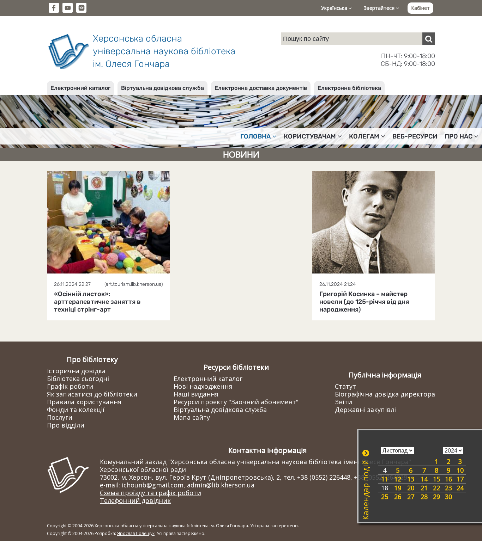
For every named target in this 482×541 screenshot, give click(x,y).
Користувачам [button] (310, 136)
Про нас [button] (458, 136)
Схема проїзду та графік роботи (150, 492)
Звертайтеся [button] (380, 8)
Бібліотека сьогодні (78, 378)
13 (410, 479)
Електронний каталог (80, 88)
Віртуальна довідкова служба (162, 88)
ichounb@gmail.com (152, 485)
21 (424, 488)
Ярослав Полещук (136, 533)
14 (424, 479)
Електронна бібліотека (349, 88)
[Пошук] (428, 38)
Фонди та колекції (75, 409)
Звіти (343, 402)
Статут (345, 386)
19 (397, 488)
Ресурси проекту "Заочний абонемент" (236, 402)
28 (424, 496)
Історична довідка (76, 371)
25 (384, 496)
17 (460, 479)
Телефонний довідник (135, 500)
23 (448, 488)
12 (397, 479)
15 (436, 479)
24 (460, 488)
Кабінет (420, 8)
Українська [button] (335, 8)
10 (460, 470)
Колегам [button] (364, 136)
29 (436, 496)
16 (448, 479)
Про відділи (65, 425)
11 (384, 479)
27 (410, 496)
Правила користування (84, 402)
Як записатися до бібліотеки (92, 394)
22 (436, 488)
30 (448, 496)
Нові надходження (203, 386)
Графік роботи (70, 386)
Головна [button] (255, 136)
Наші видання (196, 394)
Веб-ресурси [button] (415, 136)
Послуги (59, 417)
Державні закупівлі (365, 409)
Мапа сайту (192, 417)
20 (410, 488)
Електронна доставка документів (261, 88)
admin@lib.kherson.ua (220, 485)
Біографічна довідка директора (385, 394)
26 (397, 496)
